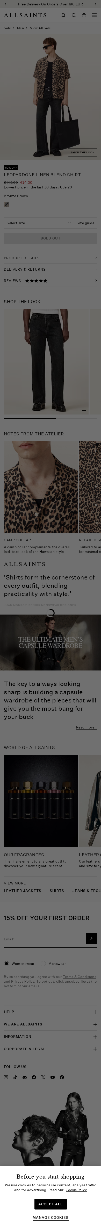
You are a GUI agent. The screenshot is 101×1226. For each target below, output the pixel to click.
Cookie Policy (76, 1190)
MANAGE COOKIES (51, 1218)
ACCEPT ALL (50, 1204)
